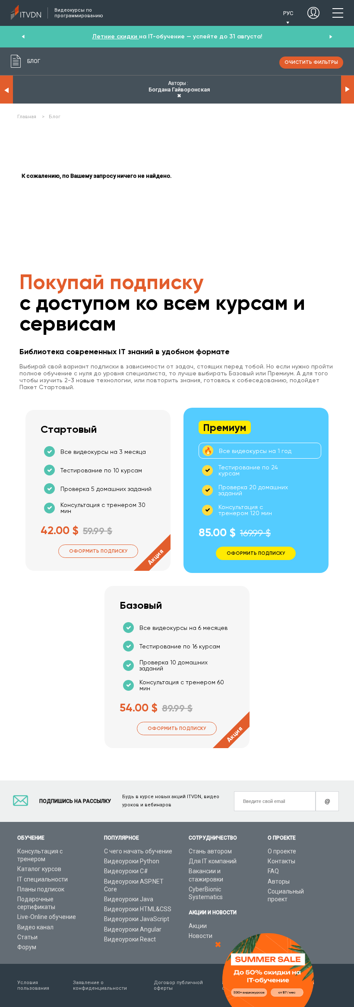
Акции (198, 925)
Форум (26, 947)
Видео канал (35, 927)
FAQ (273, 871)
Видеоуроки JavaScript (136, 919)
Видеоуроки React (130, 939)
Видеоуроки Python (131, 861)
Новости (200, 935)
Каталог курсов (39, 868)
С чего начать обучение (138, 851)
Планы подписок (40, 889)
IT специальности (42, 879)
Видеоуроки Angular (132, 929)
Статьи (27, 937)
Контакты (281, 861)
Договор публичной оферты (178, 985)
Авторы (279, 881)
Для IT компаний (213, 861)
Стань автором (210, 851)
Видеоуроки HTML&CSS (137, 909)
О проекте (282, 851)
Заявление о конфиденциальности (100, 985)
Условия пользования (33, 985)
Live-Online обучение (46, 916)
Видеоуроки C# (126, 871)
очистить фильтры (311, 62)
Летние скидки (115, 36)
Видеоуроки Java (128, 899)
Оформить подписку (98, 551)
